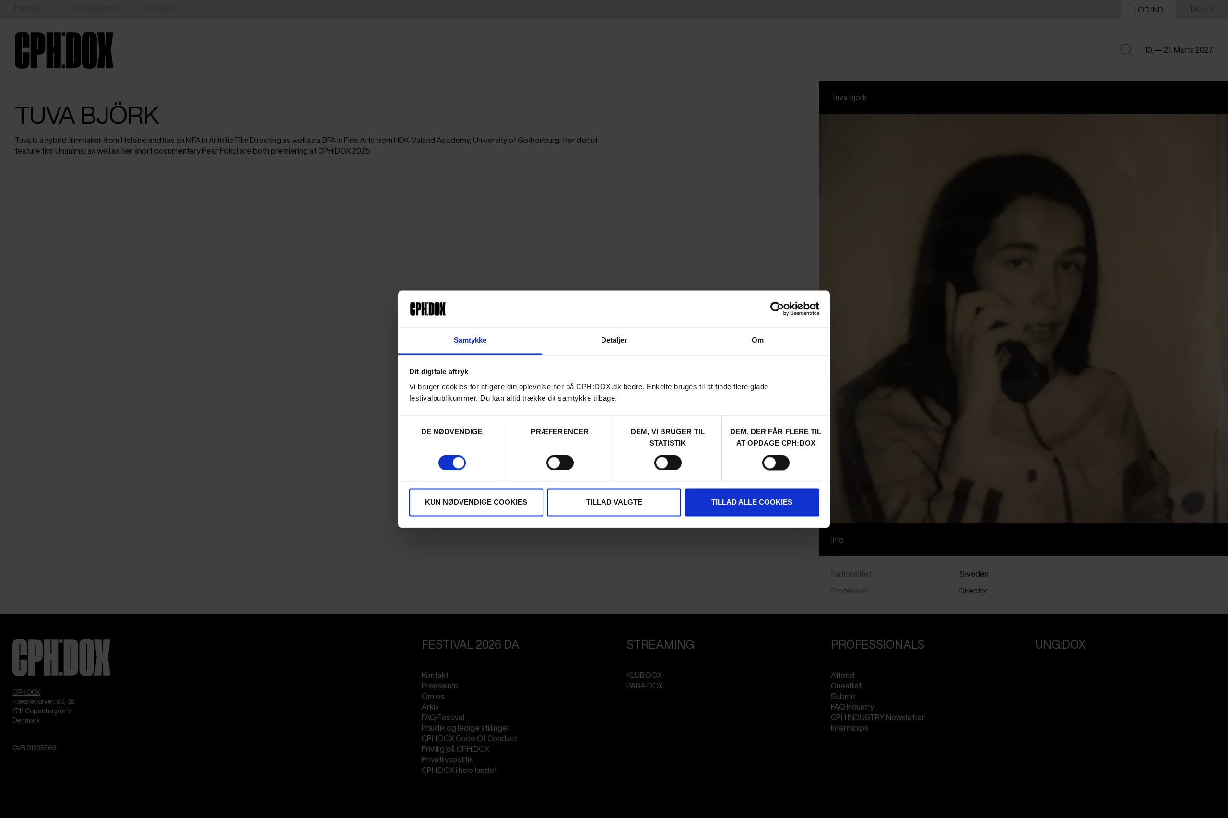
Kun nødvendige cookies (476, 502)
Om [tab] (758, 340)
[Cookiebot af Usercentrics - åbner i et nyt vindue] (777, 308)
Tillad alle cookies (751, 502)
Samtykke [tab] (470, 340)
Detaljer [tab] (614, 340)
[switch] (560, 462)
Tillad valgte (614, 502)
